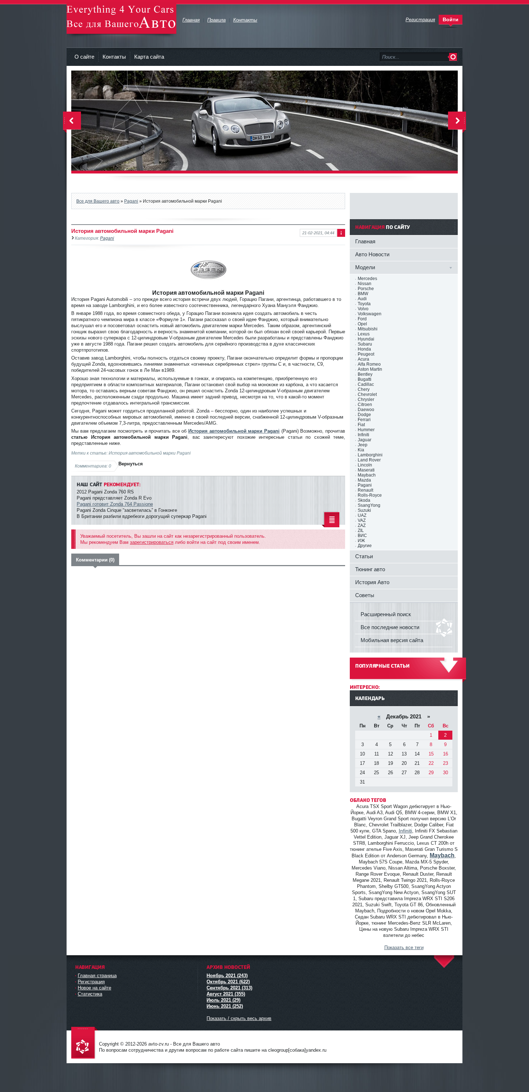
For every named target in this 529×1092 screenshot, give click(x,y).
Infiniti (363, 434)
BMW (363, 293)
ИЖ (361, 540)
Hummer (366, 429)
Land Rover (369, 459)
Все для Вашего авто (97, 201)
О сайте (84, 57)
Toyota (364, 303)
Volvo (363, 308)
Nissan (364, 283)
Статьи (364, 556)
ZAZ (362, 525)
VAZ (362, 520)
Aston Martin (370, 369)
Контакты (114, 57)
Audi (362, 298)
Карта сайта (149, 57)
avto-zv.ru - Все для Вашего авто (121, 18)
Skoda (364, 500)
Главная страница (97, 975)
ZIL (361, 530)
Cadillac (366, 384)
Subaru (365, 344)
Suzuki (364, 510)
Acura (363, 359)
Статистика (90, 994)
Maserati (366, 470)
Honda (364, 349)
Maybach (367, 475)
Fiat (361, 424)
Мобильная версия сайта (392, 640)
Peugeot (366, 354)
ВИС (362, 535)
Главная (365, 241)
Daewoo (366, 409)
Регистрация (91, 981)
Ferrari (364, 419)
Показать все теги (404, 947)
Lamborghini (370, 454)
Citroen (365, 404)
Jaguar (364, 439)
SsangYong (369, 505)
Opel (362, 323)
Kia (361, 449)
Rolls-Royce (370, 495)
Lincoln (365, 465)
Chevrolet (367, 394)
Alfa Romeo (369, 364)
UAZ (362, 515)
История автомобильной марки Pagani (234, 431)
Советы (364, 595)
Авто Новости (372, 254)
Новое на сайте (94, 988)
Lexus (364, 334)
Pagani (131, 201)
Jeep (362, 444)
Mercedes (367, 278)
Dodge (364, 414)
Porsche (366, 288)
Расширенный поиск (386, 614)
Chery (364, 389)
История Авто (372, 582)
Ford (362, 318)
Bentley (365, 374)
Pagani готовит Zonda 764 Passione (115, 504)
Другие (365, 545)
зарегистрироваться (151, 542)
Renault (365, 490)
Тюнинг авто (370, 569)
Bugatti (364, 379)
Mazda (364, 480)
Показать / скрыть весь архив (239, 1018)
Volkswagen (369, 313)
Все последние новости (390, 627)
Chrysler (366, 399)
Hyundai (366, 339)
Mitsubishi (367, 328)
